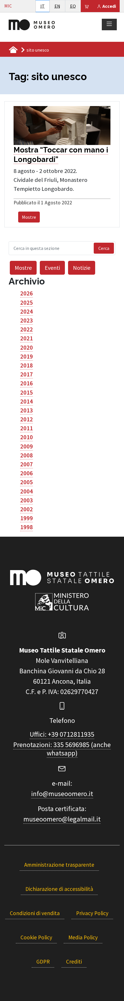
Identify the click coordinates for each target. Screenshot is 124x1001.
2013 (26, 410)
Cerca (103, 248)
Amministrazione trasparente (59, 864)
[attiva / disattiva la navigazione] (109, 24)
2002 (26, 509)
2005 (26, 482)
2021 (26, 338)
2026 (26, 293)
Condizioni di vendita (35, 913)
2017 (26, 374)
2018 (26, 365)
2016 (26, 383)
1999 (26, 518)
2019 (26, 356)
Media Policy (83, 937)
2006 (26, 473)
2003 (26, 500)
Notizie (81, 267)
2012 (26, 419)
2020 (26, 347)
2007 (26, 464)
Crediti (74, 961)
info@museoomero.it (62, 793)
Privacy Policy (92, 913)
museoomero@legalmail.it (62, 819)
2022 (26, 329)
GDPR (43, 961)
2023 (26, 320)
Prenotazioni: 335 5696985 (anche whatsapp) (62, 748)
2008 (26, 455)
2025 (26, 302)
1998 (26, 527)
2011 (26, 428)
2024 (26, 311)
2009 (26, 446)
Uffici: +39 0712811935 (62, 734)
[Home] (32, 24)
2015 (26, 392)
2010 (26, 437)
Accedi (109, 6)
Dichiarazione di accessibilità (59, 888)
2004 (26, 491)
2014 (26, 401)
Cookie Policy (36, 937)
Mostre (29, 217)
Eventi (52, 267)
